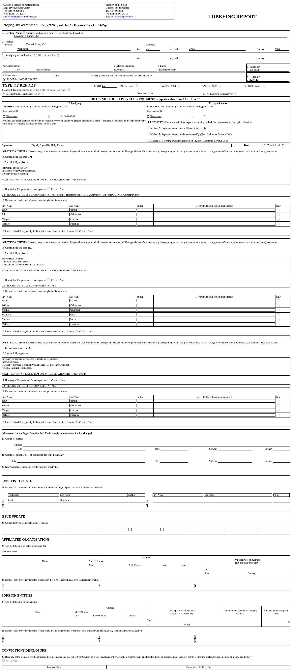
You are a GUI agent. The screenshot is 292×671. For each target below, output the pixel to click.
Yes (15, 660)
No (7, 660)
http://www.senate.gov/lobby (119, 16)
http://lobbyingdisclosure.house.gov (20, 16)
